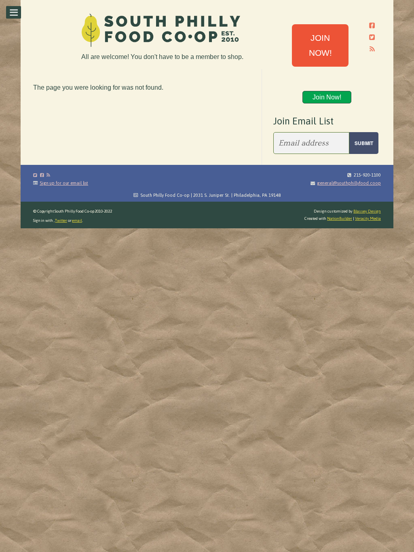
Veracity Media (368, 218)
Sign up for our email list (64, 183)
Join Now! (327, 97)
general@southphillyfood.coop (349, 183)
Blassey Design (367, 211)
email (77, 220)
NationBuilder (339, 218)
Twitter (61, 220)
